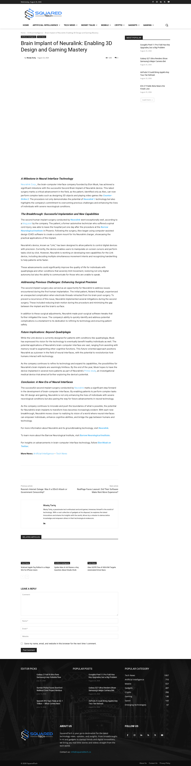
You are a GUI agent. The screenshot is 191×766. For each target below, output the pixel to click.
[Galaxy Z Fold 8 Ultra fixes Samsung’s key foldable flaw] (27, 678)
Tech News (41, 37)
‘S (89, 199)
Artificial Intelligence (35, 33)
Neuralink (79, 387)
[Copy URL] (66, 65)
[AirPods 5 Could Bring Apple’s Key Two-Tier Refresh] (131, 76)
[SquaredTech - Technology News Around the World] (43, 14)
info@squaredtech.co (81, 752)
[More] (73, 65)
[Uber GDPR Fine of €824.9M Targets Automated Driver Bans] (103, 553)
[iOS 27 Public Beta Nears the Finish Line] (131, 89)
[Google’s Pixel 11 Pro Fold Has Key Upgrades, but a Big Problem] (131, 48)
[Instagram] (157, 2)
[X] (164, 2)
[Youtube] (168, 2)
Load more (146, 100)
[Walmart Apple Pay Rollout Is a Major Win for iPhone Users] (36, 553)
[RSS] (148, 735)
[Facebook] (153, 2)
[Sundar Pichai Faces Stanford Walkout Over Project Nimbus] (27, 691)
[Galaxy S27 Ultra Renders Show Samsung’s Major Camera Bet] (131, 62)
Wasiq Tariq (31, 58)
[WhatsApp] (60, 65)
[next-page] (27, 577)
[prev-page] (22, 577)
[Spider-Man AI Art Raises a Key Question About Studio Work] (69, 553)
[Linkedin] (160, 2)
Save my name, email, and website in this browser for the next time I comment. (60, 643)
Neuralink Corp (28, 184)
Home (23, 33)
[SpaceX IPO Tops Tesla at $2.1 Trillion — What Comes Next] (27, 704)
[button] (166, 25)
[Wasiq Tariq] (22, 57)
